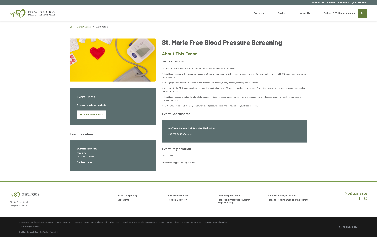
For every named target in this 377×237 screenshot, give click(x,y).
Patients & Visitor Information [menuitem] (339, 13)
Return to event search (91, 114)
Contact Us (343, 2)
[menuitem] (22, 232)
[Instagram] (365, 198)
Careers (331, 2)
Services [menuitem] (282, 13)
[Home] (32, 13)
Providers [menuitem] (259, 13)
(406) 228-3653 (175, 134)
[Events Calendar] (71, 27)
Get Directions (84, 162)
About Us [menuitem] (305, 13)
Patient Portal (317, 2)
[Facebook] (359, 198)
